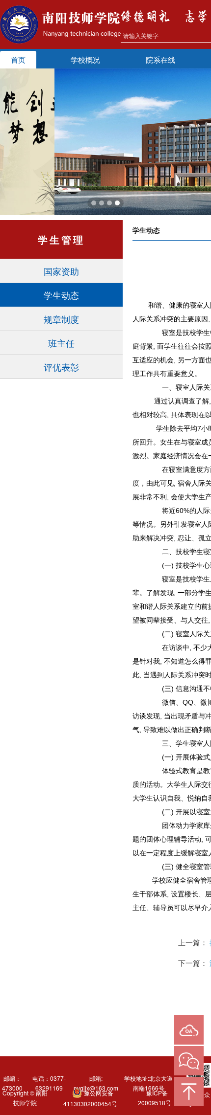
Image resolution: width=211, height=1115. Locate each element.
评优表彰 (61, 366)
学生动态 (61, 295)
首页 (18, 59)
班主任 (61, 342)
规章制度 (61, 318)
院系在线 (160, 59)
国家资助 (61, 271)
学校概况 (85, 59)
